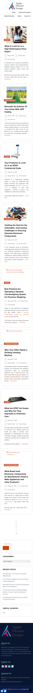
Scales (19, 16)
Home (13, 12)
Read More (7, 79)
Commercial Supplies (24, 12)
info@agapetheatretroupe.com (14, 681)
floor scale (23, 67)
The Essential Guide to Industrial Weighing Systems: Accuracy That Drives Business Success (15, 592)
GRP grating (20, 127)
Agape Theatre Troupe (16, 689)
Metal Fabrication (9, 16)
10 (16, 533)
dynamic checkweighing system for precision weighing (16, 314)
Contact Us (27, 16)
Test (4, 612)
